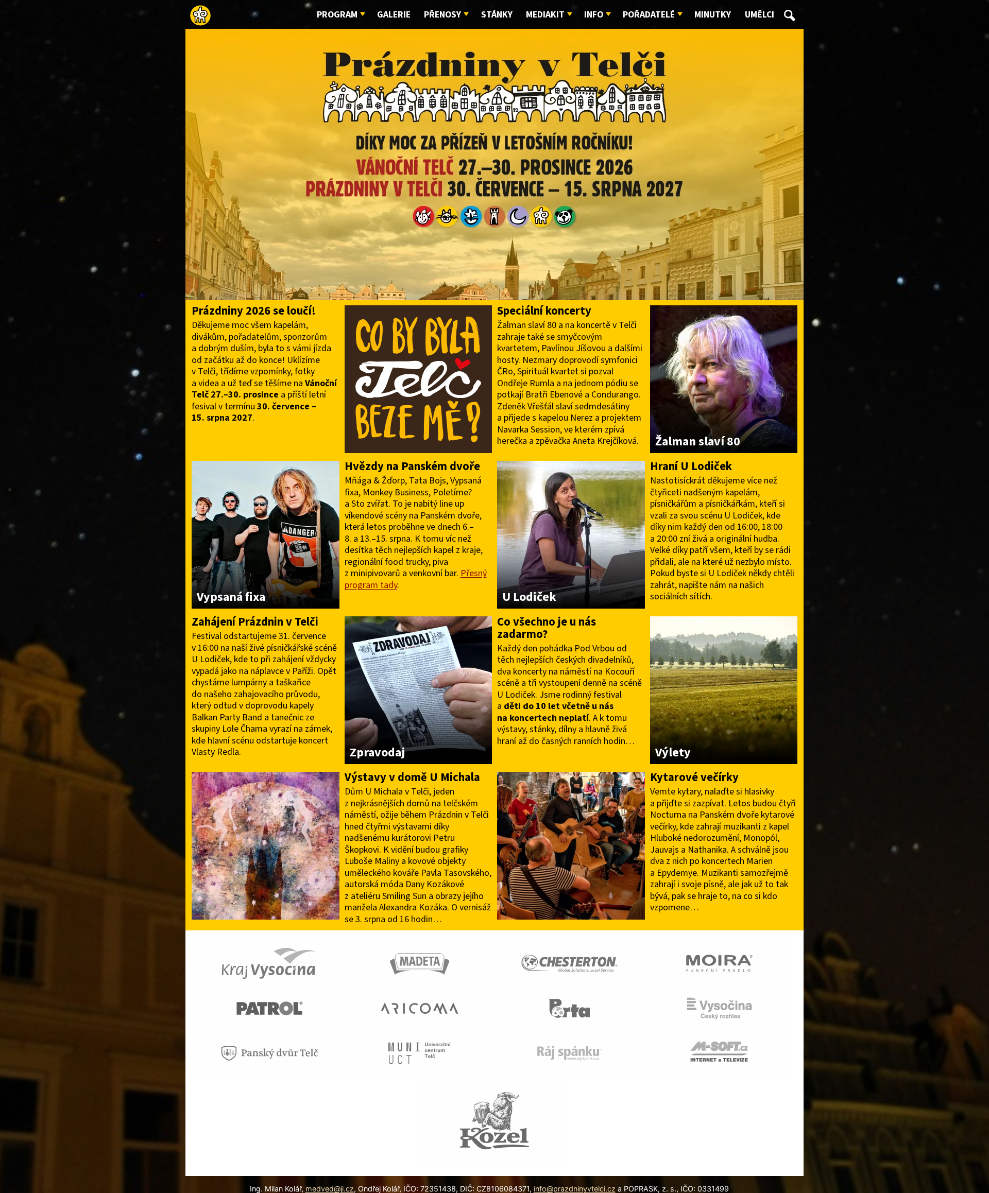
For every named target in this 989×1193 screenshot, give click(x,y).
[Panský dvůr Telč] (269, 1052)
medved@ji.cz (329, 1188)
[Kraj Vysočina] (269, 962)
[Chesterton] (569, 962)
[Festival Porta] (569, 1007)
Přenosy (442, 14)
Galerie (394, 14)
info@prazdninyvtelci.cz (575, 1188)
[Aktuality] (265, 845)
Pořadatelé (649, 14)
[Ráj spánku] (569, 1052)
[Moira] (719, 962)
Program (337, 14)
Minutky (712, 14)
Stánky (497, 14)
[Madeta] (419, 962)
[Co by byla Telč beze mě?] (418, 378)
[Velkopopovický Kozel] (494, 1120)
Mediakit (545, 14)
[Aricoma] (419, 1007)
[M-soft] (719, 1052)
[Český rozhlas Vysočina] (719, 1007)
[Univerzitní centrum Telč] (419, 1052)
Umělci (759, 14)
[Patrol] (269, 1007)
